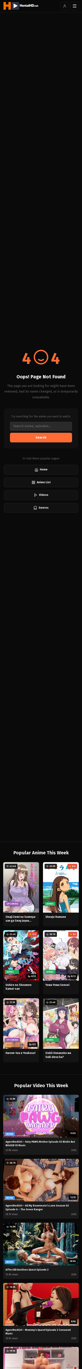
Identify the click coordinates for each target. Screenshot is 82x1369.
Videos (43, 495)
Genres (44, 507)
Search (41, 437)
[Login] (65, 6)
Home (44, 469)
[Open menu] (74, 6)
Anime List (44, 482)
